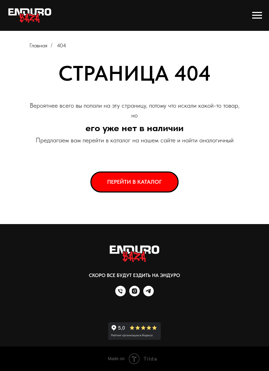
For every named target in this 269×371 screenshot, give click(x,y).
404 (61, 45)
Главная (38, 45)
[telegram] (148, 294)
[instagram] (134, 294)
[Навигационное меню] (257, 15)
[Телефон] (120, 294)
